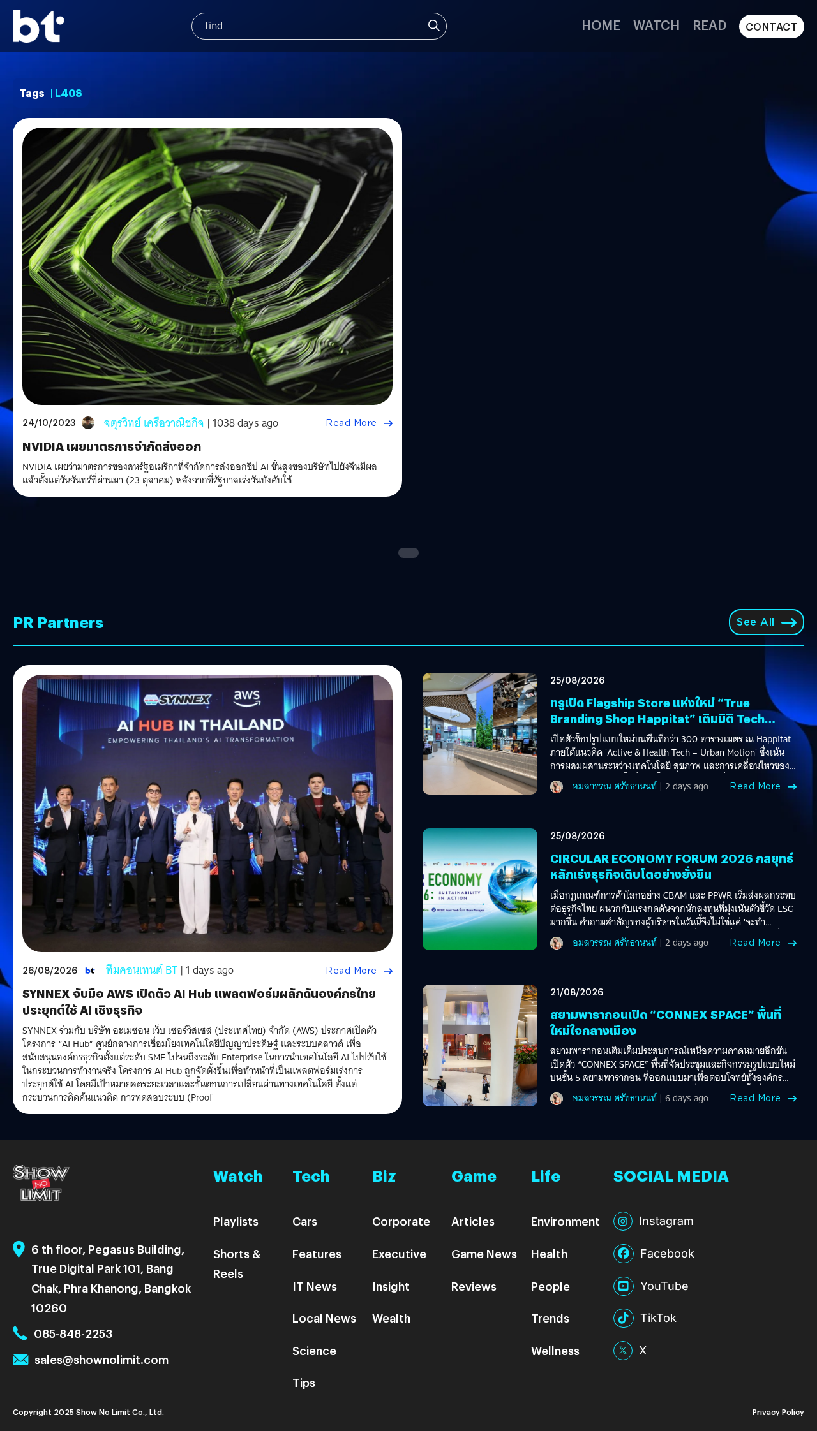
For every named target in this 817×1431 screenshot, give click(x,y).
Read (709, 24)
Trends (550, 1318)
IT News (314, 1286)
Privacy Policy (778, 1411)
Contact (772, 26)
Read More (351, 423)
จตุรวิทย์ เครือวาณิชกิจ (154, 423)
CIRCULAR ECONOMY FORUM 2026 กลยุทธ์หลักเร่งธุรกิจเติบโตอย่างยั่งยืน (671, 866)
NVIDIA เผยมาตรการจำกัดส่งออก (111, 446)
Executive (399, 1253)
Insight (391, 1286)
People (550, 1286)
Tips (303, 1382)
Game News (484, 1253)
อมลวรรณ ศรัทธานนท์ (615, 786)
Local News (324, 1318)
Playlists (236, 1221)
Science (314, 1350)
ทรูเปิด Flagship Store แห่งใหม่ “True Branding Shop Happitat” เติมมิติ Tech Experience (657, 718)
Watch (656, 24)
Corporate (401, 1221)
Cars (304, 1221)
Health (549, 1253)
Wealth (391, 1318)
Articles (473, 1221)
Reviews (474, 1286)
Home (600, 24)
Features (316, 1253)
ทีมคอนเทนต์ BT (141, 970)
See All (756, 622)
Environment (565, 1221)
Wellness (555, 1350)
